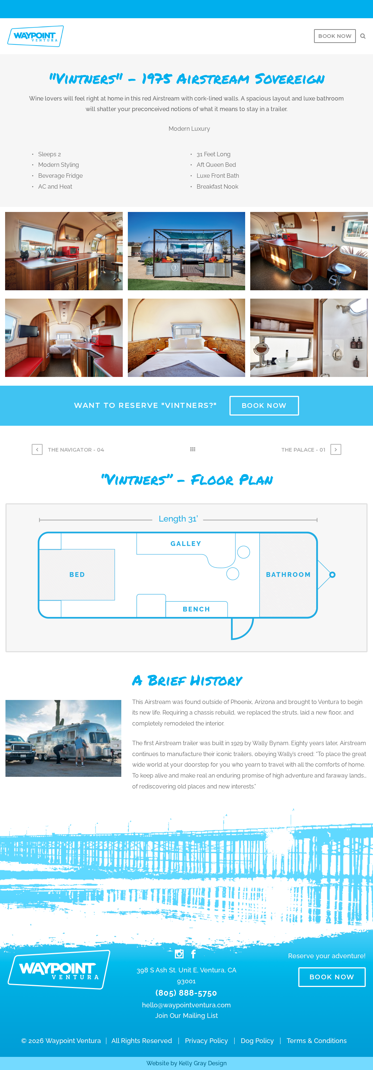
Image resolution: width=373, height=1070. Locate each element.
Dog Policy (257, 1041)
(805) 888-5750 (186, 993)
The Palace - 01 (304, 450)
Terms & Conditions (317, 1041)
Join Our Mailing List (186, 1015)
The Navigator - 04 (75, 450)
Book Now (335, 36)
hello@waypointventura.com (186, 1005)
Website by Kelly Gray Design (186, 1063)
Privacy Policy (206, 1041)
